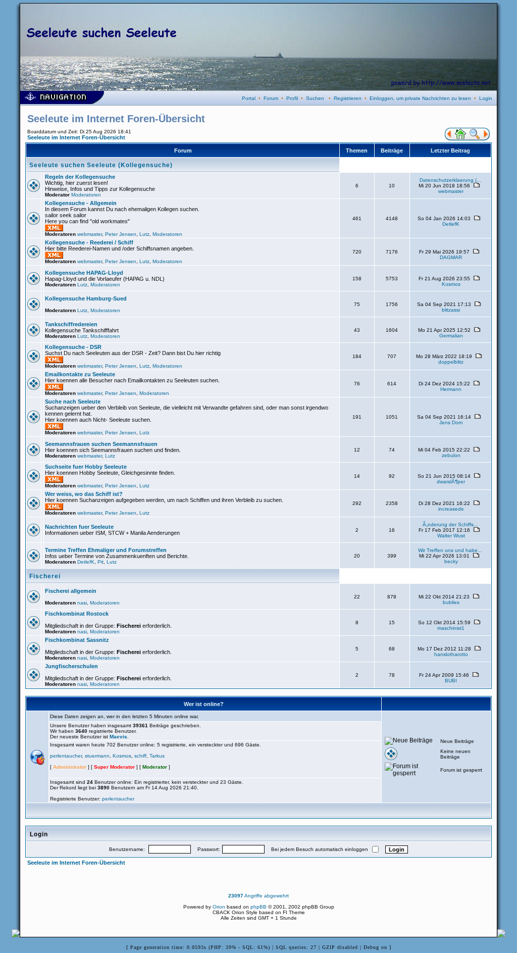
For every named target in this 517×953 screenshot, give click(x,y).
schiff (140, 756)
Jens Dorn (451, 422)
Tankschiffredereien (71, 324)
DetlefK (450, 224)
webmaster (450, 191)
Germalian (451, 335)
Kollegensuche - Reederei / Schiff (89, 242)
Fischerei (45, 576)
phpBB (258, 907)
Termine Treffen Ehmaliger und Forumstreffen (106, 550)
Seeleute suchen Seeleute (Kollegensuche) (101, 165)
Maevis (118, 736)
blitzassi (451, 310)
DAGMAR (451, 257)
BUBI (451, 680)
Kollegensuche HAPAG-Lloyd (84, 273)
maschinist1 (450, 628)
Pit (100, 562)
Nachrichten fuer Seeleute (79, 527)
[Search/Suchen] (475, 138)
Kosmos (451, 284)
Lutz (144, 234)
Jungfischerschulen (71, 666)
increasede (451, 509)
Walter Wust (451, 535)
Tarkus (157, 756)
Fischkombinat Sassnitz (77, 640)
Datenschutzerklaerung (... (450, 180)
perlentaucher (66, 756)
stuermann (97, 756)
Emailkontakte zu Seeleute (80, 374)
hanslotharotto (451, 654)
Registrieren (347, 98)
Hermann (450, 389)
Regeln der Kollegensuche (80, 177)
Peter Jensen (120, 234)
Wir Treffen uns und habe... (450, 550)
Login (485, 98)
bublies (451, 602)
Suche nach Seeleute (72, 401)
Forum (271, 98)
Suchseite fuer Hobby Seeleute (86, 467)
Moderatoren (86, 194)
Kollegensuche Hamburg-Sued (86, 298)
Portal (248, 98)
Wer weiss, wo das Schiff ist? (84, 494)
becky (451, 561)
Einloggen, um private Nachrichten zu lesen (420, 98)
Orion (219, 907)
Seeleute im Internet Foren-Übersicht (76, 137)
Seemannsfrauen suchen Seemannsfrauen (101, 444)
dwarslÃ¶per (451, 481)
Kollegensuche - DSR (73, 347)
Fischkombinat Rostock (77, 614)
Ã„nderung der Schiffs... (450, 524)
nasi (82, 603)
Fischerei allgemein (70, 591)
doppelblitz (450, 362)
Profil (292, 98)
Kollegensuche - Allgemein (81, 203)
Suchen (315, 98)
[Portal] (448, 138)
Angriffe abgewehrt (258, 895)
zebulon (451, 455)
